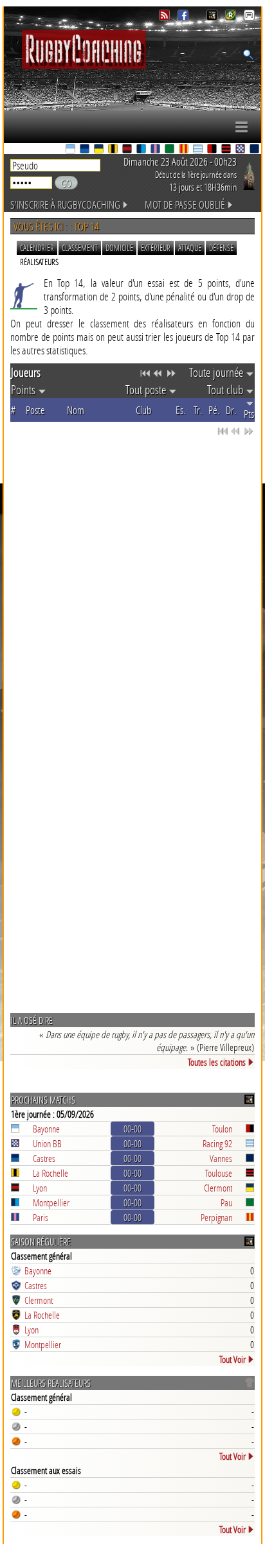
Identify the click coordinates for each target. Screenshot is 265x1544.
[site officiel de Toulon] (213, 149)
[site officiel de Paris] (156, 149)
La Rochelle (50, 1173)
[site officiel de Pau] (170, 149)
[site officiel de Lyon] (128, 149)
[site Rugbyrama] (232, 17)
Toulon (222, 1128)
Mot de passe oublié (185, 204)
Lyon (40, 1187)
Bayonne (46, 1128)
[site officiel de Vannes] (255, 149)
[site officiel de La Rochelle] (114, 149)
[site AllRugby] (249, 17)
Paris (40, 1217)
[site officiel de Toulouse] (227, 149)
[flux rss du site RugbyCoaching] (165, 17)
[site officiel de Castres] (85, 149)
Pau (226, 1202)
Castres (44, 1158)
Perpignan (216, 1217)
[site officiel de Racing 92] (199, 149)
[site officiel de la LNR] (213, 17)
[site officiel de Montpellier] (142, 149)
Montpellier (51, 1202)
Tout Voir (232, 1359)
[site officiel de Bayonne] (71, 149)
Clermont (218, 1187)
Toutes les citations (217, 1061)
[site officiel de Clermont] (99, 149)
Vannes (221, 1158)
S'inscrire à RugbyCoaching (65, 204)
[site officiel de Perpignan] (184, 149)
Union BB (47, 1143)
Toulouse (218, 1173)
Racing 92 (217, 1143)
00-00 (132, 1128)
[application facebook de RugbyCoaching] (184, 17)
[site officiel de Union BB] (241, 149)
